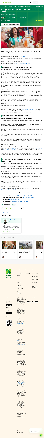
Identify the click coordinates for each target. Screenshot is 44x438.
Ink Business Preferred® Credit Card (20, 201)
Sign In (35, 2)
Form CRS (19, 382)
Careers (18, 275)
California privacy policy (35, 279)
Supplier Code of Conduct (35, 274)
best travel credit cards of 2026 (8, 189)
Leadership (19, 273)
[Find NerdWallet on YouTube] (30, 301)
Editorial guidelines (19, 283)
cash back (14, 148)
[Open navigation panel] (1, 2)
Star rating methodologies (20, 286)
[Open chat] (41, 435)
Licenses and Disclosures (21, 325)
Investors (19, 293)
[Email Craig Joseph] (9, 221)
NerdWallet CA (21, 432)
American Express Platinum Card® (17, 199)
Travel (5, 6)
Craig (12, 219)
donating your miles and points (23, 63)
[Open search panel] (31, 2)
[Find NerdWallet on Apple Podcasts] (35, 301)
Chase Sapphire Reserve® (28, 197)
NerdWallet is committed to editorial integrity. (10, 48)
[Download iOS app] (9, 305)
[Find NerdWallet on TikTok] (37, 301)
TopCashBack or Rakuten (9, 149)
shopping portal (38, 148)
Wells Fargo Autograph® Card (16, 193)
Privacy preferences (34, 282)
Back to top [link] (5, 212)
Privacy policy (35, 276)
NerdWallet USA (22, 430)
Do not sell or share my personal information (34, 285)
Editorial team (20, 288)
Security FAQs (27, 273)
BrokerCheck (19, 388)
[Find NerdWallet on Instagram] (32, 301)
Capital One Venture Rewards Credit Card (23, 195)
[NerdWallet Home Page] (7, 2)
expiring (24, 56)
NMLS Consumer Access (21, 344)
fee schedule (23, 387)
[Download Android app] (9, 313)
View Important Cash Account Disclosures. (21, 397)
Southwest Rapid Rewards (28, 109)
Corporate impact (19, 278)
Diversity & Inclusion (19, 280)
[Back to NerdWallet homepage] (2, 6)
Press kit (19, 291)
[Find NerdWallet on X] (28, 301)
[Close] (42, 429)
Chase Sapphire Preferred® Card (31, 192)
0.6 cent (39, 83)
